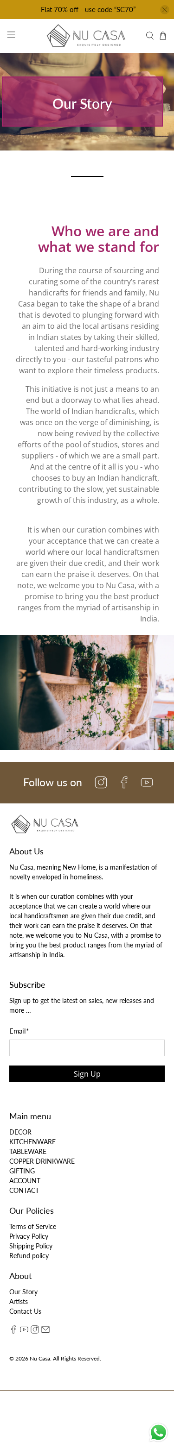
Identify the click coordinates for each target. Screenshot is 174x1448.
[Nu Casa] (87, 35)
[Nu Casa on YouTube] (24, 1331)
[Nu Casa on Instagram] (35, 1331)
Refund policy (29, 1256)
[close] (164, 9)
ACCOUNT (24, 1181)
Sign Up (87, 1074)
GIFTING (22, 1171)
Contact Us (25, 1311)
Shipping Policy (30, 1246)
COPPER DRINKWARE (42, 1161)
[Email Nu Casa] (45, 1331)
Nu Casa (40, 1358)
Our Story (23, 1292)
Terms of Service (32, 1226)
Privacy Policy (28, 1236)
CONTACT (24, 1190)
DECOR (20, 1132)
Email (19, 1031)
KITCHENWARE (32, 1142)
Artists (18, 1301)
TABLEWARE (27, 1151)
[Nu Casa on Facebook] (13, 1331)
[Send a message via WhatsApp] (158, 1432)
